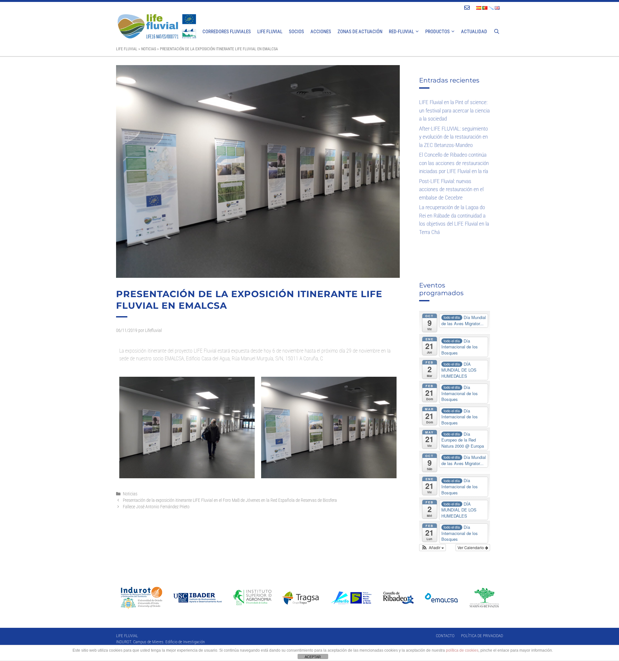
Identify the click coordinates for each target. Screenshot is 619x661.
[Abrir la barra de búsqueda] (496, 31)
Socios (296, 31)
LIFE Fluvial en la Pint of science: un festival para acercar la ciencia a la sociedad (454, 110)
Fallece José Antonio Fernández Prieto (156, 506)
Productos (437, 31)
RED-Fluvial (401, 31)
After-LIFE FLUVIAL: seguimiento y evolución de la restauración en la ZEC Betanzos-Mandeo (453, 136)
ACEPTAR (313, 657)
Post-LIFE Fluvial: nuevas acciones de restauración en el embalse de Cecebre (451, 189)
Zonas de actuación (360, 31)
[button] (432, 547)
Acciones (320, 31)
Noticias (130, 493)
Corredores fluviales (226, 31)
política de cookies (462, 650)
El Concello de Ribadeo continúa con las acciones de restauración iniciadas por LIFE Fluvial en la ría (454, 162)
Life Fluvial (269, 31)
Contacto (445, 635)
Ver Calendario (471, 547)
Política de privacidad (482, 635)
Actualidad (474, 31)
